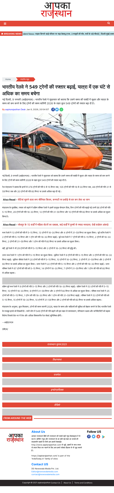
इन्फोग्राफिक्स (57, 389)
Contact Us (55, 483)
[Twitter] (93, 436)
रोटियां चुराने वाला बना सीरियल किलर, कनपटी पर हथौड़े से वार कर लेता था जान (54, 199)
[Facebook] (89, 436)
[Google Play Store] (103, 437)
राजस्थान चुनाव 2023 (57, 344)
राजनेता (57, 374)
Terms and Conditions (83, 483)
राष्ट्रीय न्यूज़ (24, 79)
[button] (5, 24)
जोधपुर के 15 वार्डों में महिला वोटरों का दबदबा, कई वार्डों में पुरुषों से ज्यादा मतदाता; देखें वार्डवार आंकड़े (63, 224)
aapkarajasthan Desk (15, 109)
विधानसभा (57, 359)
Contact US (39, 464)
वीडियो (57, 404)
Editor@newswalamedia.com (44, 471)
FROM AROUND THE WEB (17, 418)
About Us (38, 431)
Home (8, 79)
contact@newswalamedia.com (45, 474)
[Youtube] (98, 436)
